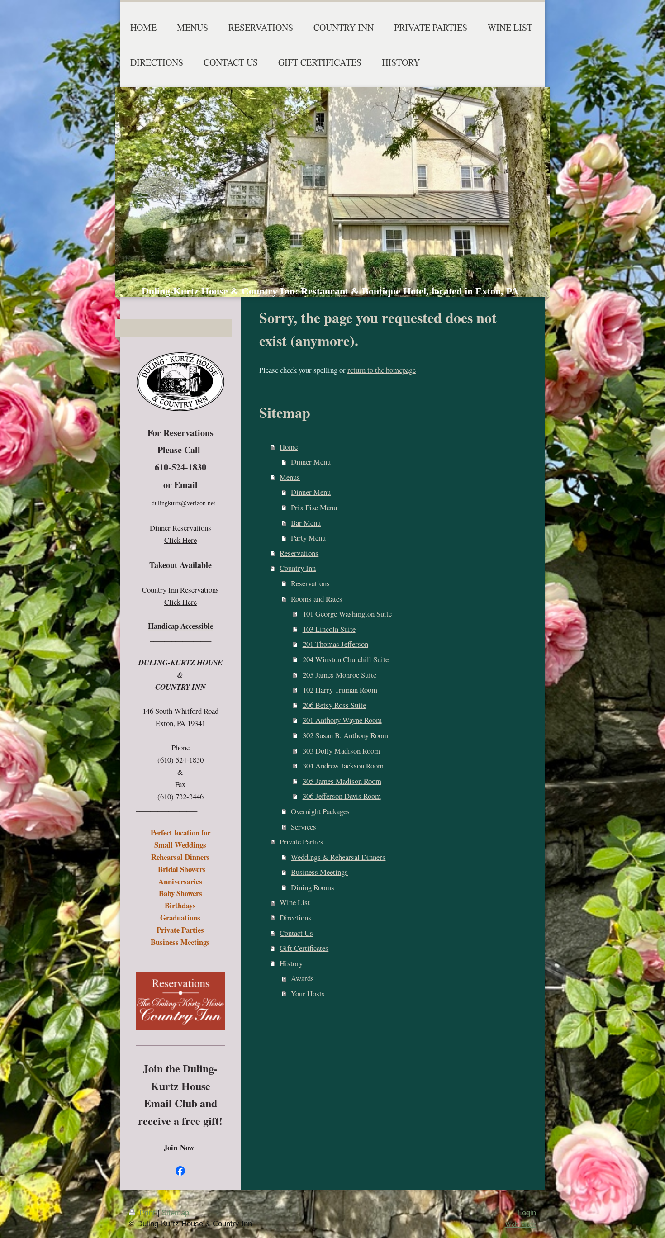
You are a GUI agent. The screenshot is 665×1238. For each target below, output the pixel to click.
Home (289, 446)
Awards (302, 978)
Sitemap (175, 1213)
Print (147, 1213)
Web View (520, 1224)
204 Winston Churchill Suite (346, 659)
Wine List (295, 902)
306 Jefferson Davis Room (342, 796)
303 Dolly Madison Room (341, 750)
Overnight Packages (320, 811)
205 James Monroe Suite (339, 674)
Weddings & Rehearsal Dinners (338, 857)
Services (303, 826)
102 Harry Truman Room (340, 689)
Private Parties (301, 841)
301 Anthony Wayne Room (342, 720)
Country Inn (298, 568)
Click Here (180, 540)
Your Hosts (308, 993)
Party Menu (308, 537)
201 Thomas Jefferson (335, 644)
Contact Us (296, 933)
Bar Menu (306, 522)
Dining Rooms (312, 887)
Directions (295, 917)
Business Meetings (319, 872)
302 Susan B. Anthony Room (345, 735)
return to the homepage (381, 370)
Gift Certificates (304, 948)
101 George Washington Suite (347, 613)
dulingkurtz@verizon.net (183, 503)
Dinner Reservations (180, 527)
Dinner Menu (311, 461)
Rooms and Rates (316, 598)
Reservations (299, 553)
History (291, 963)
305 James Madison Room (342, 781)
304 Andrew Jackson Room (343, 765)
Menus (290, 477)
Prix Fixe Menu (314, 507)
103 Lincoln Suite (329, 629)
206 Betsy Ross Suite (334, 705)
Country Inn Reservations (180, 589)
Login (527, 1213)
